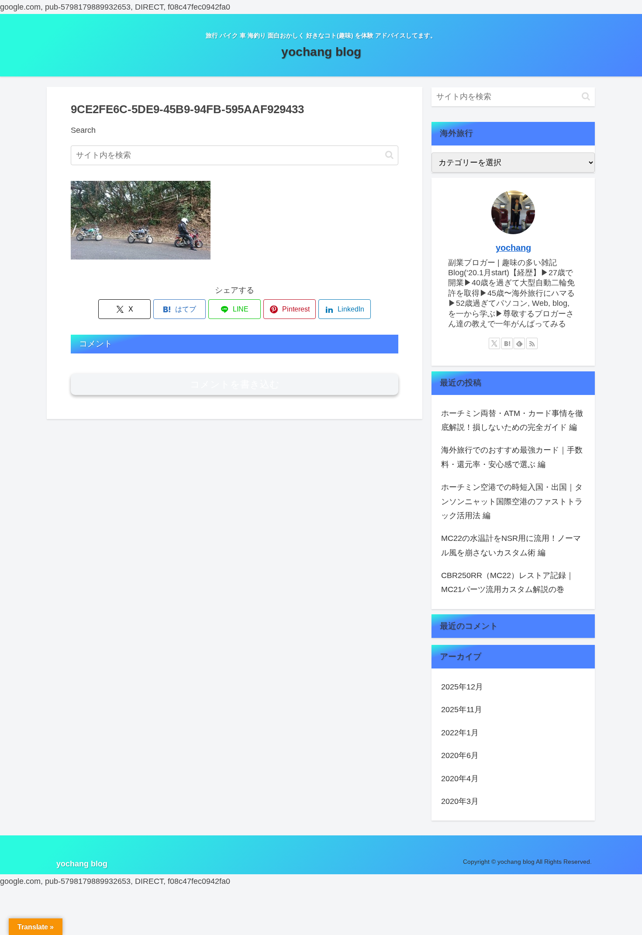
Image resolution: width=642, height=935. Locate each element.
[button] (389, 155)
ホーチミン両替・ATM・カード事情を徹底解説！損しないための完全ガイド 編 (512, 420)
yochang (513, 248)
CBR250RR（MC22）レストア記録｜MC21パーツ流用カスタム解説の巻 (507, 582)
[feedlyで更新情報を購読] (519, 343)
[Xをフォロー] (494, 343)
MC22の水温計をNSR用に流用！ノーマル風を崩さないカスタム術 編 (511, 545)
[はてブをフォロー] (507, 343)
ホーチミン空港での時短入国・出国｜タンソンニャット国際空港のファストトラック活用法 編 (512, 501)
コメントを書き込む (235, 384)
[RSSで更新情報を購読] (532, 343)
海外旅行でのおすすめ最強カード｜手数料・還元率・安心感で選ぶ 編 (512, 457)
